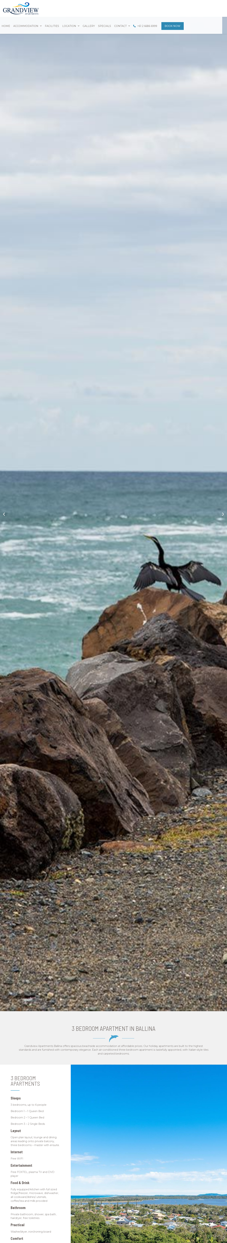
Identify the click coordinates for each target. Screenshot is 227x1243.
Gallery (89, 26)
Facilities (52, 26)
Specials (104, 26)
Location (69, 26)
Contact (120, 26)
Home (6, 26)
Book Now (172, 26)
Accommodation (25, 26)
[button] (4, 514)
